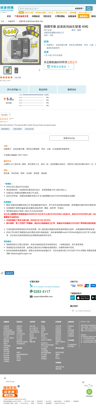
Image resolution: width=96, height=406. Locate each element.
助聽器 (19, 360)
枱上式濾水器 (34, 328)
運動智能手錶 (59, 367)
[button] (39, 70)
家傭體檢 (6, 350)
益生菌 (43, 330)
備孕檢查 (6, 342)
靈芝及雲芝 (44, 334)
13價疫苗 (19, 332)
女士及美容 (44, 347)
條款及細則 (57, 401)
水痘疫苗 (19, 340)
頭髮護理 (9, 273)
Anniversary (24, 403)
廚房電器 (58, 330)
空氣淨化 (58, 328)
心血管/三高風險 (9, 338)
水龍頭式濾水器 (34, 332)
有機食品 (71, 334)
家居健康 (71, 330)
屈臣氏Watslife (61, 12)
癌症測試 (6, 348)
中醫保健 (6, 357)
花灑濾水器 (33, 338)
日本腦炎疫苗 (21, 344)
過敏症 (6, 344)
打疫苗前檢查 (8, 330)
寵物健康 (58, 332)
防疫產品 (58, 336)
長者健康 (58, 334)
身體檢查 (71, 326)
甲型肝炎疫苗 (21, 334)
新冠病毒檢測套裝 (9, 334)
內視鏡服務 (7, 346)
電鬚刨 (57, 354)
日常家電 (58, 326)
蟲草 (42, 332)
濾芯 (31, 340)
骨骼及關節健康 (46, 353)
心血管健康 (44, 351)
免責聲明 (76, 401)
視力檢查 (6, 353)
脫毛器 (57, 358)
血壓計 (19, 352)
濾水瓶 (32, 336)
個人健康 (71, 332)
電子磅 (19, 358)
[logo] (7, 13)
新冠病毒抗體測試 (9, 332)
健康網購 (49, 403)
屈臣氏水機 (29, 12)
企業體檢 (6, 361)
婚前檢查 (6, 340)
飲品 (56, 344)
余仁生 (50, 12)
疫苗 (69, 328)
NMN (42, 326)
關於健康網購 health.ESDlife (12, 401)
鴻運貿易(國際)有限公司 (54, 33)
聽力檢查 (6, 355)
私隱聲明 (67, 401)
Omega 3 (44, 338)
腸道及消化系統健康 (47, 345)
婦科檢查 (6, 328)
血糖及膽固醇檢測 (22, 354)
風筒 (56, 356)
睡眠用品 (58, 338)
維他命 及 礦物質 (46, 340)
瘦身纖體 (44, 349)
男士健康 (6, 336)
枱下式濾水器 (34, 330)
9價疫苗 (19, 328)
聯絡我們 (40, 401)
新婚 (16, 403)
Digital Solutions (60, 403)
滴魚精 (43, 336)
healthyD (40, 403)
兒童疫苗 (19, 326)
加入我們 (48, 401)
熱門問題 (71, 346)
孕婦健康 (44, 359)
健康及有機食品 (60, 342)
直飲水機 (32, 326)
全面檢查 (6, 326)
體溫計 (19, 356)
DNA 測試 (7, 351)
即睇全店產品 (58, 66)
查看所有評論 (69, 138)
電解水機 (32, 342)
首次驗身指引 (72, 344)
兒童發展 (6, 359)
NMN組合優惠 (40, 12)
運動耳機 (58, 369)
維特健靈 (73, 12)
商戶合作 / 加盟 (29, 401)
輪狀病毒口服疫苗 (22, 342)
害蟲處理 (58, 340)
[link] (9, 381)
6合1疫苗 (19, 338)
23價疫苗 (19, 330)
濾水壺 (32, 334)
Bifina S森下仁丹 (85, 12)
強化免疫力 (44, 343)
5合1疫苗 (19, 336)
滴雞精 (43, 328)
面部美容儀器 (59, 352)
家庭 (32, 403)
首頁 (9, 16)
